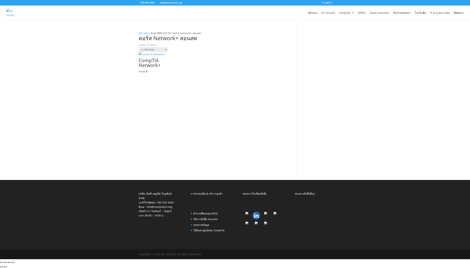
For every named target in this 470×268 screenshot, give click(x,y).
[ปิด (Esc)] (12, 262)
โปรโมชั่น (420, 13)
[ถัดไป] (5, 266)
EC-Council (328, 13)
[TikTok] (256, 223)
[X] (265, 214)
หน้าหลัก (143, 33)
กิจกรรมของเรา (402, 13)
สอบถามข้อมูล (201, 225)
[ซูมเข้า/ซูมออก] (1, 262)
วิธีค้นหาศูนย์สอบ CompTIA (209, 230)
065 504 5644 (148, 2)
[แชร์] (8, 262)
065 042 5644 (165, 202)
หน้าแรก (312, 13)
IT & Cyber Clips (440, 13)
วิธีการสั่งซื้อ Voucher (205, 219)
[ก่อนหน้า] (1, 266)
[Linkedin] (256, 218)
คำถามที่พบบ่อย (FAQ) (205, 213)
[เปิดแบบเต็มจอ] (5, 262)
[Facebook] (246, 214)
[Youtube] (265, 223)
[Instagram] (246, 223)
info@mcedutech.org (159, 207)
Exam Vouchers (379, 13)
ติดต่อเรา (459, 13)
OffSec (362, 13)
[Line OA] (275, 214)
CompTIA (344, 13)
